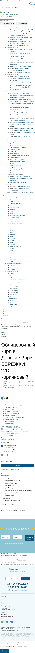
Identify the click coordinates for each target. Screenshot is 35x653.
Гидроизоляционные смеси (17, 161)
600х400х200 (13, 89)
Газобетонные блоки (12, 74)
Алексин (21, 66)
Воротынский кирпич (15, 285)
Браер (11, 120)
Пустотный (13, 95)
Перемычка (19, 37)
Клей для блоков (14, 142)
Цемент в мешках (15, 153)
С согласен (16, 542)
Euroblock (23, 33)
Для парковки (17, 130)
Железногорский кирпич (16, 283)
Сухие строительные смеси (14, 140)
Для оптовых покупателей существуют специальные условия (15, 473)
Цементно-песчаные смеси (17, 143)
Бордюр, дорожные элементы (18, 124)
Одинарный (25, 107)
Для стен (19, 39)
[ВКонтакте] (2, 398)
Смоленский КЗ (14, 101)
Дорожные (18, 136)
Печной (12, 97)
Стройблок (22, 120)
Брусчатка (30, 122)
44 (21, 59)
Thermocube (13, 78)
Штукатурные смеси (15, 149)
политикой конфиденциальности (14, 542)
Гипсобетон (13, 180)
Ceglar (15, 51)
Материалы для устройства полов (19, 155)
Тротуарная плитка (21, 122)
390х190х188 (13, 70)
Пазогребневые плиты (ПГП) (15, 174)
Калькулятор (15, 7)
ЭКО (16, 80)
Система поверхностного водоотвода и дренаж (20, 192)
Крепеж (9, 184)
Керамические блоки (12, 47)
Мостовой (12, 138)
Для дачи (20, 128)
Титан (11, 229)
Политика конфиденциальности (9, 630)
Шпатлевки (13, 151)
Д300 (17, 45)
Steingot (21, 118)
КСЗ (29, 32)
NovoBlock (13, 209)
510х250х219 (26, 55)
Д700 (29, 86)
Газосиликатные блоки (13, 28)
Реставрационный (19, 97)
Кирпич (8, 91)
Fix (10, 252)
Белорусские (22, 30)
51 (19, 59)
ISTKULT (12, 80)
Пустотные (19, 72)
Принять (4, 651)
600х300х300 (26, 41)
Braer (11, 51)
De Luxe (12, 248)
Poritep (28, 30)
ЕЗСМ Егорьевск (14, 201)
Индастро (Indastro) (15, 246)
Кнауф (20, 176)
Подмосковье (30, 118)
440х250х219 (13, 57)
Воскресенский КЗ (27, 99)
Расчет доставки (6, 469)
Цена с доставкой (9, 450)
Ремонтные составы (15, 157)
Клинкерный (30, 95)
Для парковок (28, 132)
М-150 (21, 111)
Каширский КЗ (14, 286)
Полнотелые (26, 72)
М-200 (29, 111)
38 (22, 59)
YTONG (21, 76)
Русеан (12, 240)
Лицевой (24, 113)
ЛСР (24, 49)
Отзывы (7, 7)
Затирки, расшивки (15, 167)
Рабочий (19, 113)
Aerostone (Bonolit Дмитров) (17, 35)
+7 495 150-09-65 (4, 14)
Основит (12, 225)
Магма (18, 178)
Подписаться (25, 578)
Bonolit (27, 33)
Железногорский (24, 103)
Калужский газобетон (22, 32)
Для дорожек (26, 128)
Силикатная (23, 182)
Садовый (18, 138)
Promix (12, 227)
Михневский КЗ (23, 101)
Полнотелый (26, 93)
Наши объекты (19, 1)
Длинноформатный (21, 95)
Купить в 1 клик (15, 469)
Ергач (24, 176)
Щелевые (27, 115)
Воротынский (15, 103)
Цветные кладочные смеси (17, 145)
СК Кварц (12, 238)
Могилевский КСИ (22, 78)
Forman (22, 178)
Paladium (12, 244)
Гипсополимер (28, 178)
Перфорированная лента (23, 186)
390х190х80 (25, 68)
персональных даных (27, 564)
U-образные (25, 37)
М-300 (32, 111)
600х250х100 (20, 43)
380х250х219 (20, 57)
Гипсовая (16, 182)
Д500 (23, 45)
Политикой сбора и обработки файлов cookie (13, 646)
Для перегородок (20, 53)
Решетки (30, 194)
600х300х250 (26, 87)
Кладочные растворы (16, 165)
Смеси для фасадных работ (18, 172)
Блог (10, 7)
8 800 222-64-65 (14, 14)
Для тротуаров (25, 130)
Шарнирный (24, 138)
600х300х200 (13, 43)
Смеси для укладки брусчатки (18, 169)
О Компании (3, 1)
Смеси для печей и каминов (17, 159)
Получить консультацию (8, 562)
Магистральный (25, 136)
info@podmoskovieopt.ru (17, 590)
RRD (25, 66)
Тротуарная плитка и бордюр (15, 116)
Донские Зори (13, 294)
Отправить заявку (29, 538)
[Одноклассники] (4, 398)
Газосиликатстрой (15, 33)
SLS (27, 76)
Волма (28, 176)
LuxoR (11, 250)
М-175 (25, 111)
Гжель (20, 49)
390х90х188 (20, 70)
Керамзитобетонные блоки (14, 60)
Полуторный (13, 109)
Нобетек (16, 120)
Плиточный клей (14, 171)
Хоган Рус (29, 66)
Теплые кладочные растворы (18, 147)
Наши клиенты (11, 1)
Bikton (11, 219)
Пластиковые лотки (21, 194)
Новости (2, 7)
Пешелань (13, 178)
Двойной (19, 109)
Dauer (11, 236)
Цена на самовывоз (9, 446)
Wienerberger (29, 49)
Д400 (20, 45)
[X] (7, 398)
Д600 (26, 45)
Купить (17, 465)
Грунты (12, 163)
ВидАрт (12, 242)
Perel (11, 230)
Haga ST (12, 232)
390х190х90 (18, 68)
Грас (28, 78)
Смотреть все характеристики (9, 426)
